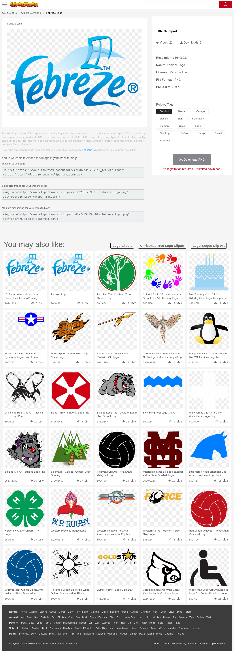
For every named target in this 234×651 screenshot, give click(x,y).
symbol (164, 111)
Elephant (102, 617)
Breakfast (24, 634)
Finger (169, 623)
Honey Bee (129, 617)
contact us (90, 149)
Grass (105, 612)
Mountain (145, 612)
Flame (85, 612)
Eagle (93, 617)
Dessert (43, 634)
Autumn (33, 612)
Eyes (97, 623)
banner (182, 111)
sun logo (165, 133)
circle (182, 125)
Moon (125, 612)
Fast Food (62, 634)
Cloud (172, 612)
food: (13, 633)
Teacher (36, 628)
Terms (165, 643)
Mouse (166, 617)
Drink (51, 634)
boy (136, 623)
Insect (140, 617)
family (48, 623)
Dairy (33, 634)
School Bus (101, 628)
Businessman (70, 623)
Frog (119, 617)
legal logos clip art (209, 246)
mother (57, 623)
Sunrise (134, 612)
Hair (123, 623)
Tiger (192, 617)
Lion (148, 617)
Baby (31, 623)
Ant (22, 617)
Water (155, 612)
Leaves (43, 612)
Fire (78, 612)
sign (180, 118)
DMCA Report (167, 31)
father (143, 623)
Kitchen (123, 634)
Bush (163, 612)
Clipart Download (31, 12)
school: (14, 628)
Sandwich (89, 634)
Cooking (169, 634)
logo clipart (122, 246)
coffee (184, 133)
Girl (129, 623)
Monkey (157, 617)
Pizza (142, 634)
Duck (84, 617)
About (156, 643)
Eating (150, 634)
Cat (53, 617)
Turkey (200, 617)
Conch (62, 612)
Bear (29, 617)
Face (160, 623)
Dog (78, 617)
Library (134, 628)
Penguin (182, 617)
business (165, 140)
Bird (36, 617)
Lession (196, 628)
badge (201, 133)
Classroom (55, 628)
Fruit (71, 634)
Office (162, 628)
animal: (14, 617)
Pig (174, 617)
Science (144, 628)
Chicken (62, 617)
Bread (159, 634)
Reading (67, 628)
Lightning (115, 612)
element (164, 125)
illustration (198, 118)
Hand (177, 623)
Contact (192, 643)
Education (88, 628)
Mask (24, 623)
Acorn (24, 612)
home (116, 623)
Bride (39, 623)
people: (14, 622)
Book (44, 628)
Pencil (77, 628)
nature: (13, 611)
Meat (78, 634)
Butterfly (45, 617)
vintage (200, 111)
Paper (154, 628)
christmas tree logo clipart (162, 246)
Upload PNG (217, 643)
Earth (70, 612)
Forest (188, 612)
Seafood (100, 634)
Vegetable (112, 634)
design (164, 118)
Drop (179, 612)
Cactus (52, 612)
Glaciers (95, 612)
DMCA (203, 643)
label (198, 125)
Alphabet (171, 628)
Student (25, 628)
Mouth (152, 623)
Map (112, 628)
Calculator (184, 628)
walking (106, 623)
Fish (112, 617)
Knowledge (122, 628)
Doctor (82, 623)
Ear (90, 623)
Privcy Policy (179, 643)
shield (218, 133)
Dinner (133, 634)
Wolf (208, 617)
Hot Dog (180, 634)
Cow (70, 617)
